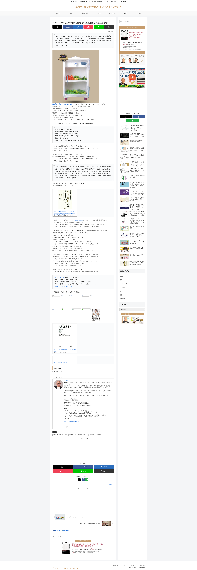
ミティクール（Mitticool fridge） (97, 434)
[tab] (57, 530)
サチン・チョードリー (63, 434)
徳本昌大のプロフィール (119, 565)
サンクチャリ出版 (60, 277)
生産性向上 (123, 287)
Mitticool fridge (79, 220)
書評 (55, 434)
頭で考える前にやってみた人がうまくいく (79, 434)
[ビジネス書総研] (132, 77)
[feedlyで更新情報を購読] (70, 427)
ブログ (55, 431)
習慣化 (121, 276)
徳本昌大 (67, 380)
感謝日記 (122, 298)
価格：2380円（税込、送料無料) (60, 362)
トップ (109, 565)
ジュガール (108, 434)
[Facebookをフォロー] (67, 427)
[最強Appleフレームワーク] (83, 547)
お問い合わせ (142, 565)
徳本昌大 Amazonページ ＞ (71, 421)
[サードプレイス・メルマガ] (132, 58)
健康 (121, 295)
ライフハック (123, 283)
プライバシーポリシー (132, 565)
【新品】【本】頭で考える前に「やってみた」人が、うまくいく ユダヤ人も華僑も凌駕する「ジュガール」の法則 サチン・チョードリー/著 (65, 213)
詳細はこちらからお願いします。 (64, 286)
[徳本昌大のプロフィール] (132, 318)
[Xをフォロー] (65, 427)
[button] (109, 27)
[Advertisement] (83, 450)
